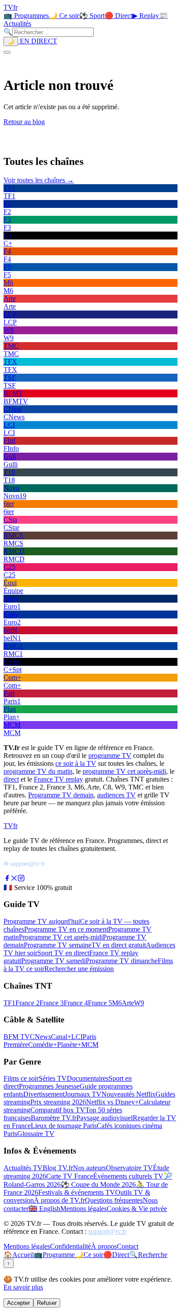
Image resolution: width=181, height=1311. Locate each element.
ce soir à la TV (75, 763)
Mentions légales (83, 1208)
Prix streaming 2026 (58, 1102)
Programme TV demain (61, 795)
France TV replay (58, 779)
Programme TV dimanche (122, 960)
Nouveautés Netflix (128, 1094)
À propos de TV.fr (59, 1200)
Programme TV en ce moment (66, 929)
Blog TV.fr (58, 1168)
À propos (104, 1246)
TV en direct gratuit (118, 945)
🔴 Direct (118, 15)
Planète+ (69, 1044)
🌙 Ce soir (64, 15)
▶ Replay (145, 15)
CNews (40, 1036)
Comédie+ (42, 1044)
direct (11, 779)
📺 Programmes (26, 15)
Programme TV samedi (53, 960)
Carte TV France (69, 1176)
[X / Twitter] (14, 879)
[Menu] (7, 52)
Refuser (47, 1303)
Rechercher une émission (79, 968)
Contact (127, 1246)
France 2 (27, 1003)
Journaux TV (83, 1094)
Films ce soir (21, 1078)
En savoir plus (23, 1287)
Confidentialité (70, 1246)
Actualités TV (23, 1168)
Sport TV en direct (63, 953)
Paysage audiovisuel (104, 1118)
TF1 (9, 1003)
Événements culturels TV (128, 1176)
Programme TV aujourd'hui (42, 921)
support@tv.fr (107, 1231)
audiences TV (116, 795)
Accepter (18, 1303)
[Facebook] (7, 879)
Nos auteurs (89, 1168)
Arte (128, 1003)
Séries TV (53, 1078)
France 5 (100, 1003)
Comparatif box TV (57, 1110)
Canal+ (61, 1036)
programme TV (109, 755)
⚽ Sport (92, 15)
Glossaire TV (35, 1133)
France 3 (52, 1003)
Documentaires (88, 1078)
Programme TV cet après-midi (61, 937)
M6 (117, 1003)
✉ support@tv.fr (24, 863)
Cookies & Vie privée (137, 1208)
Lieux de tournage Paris (64, 1125)
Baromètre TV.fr (53, 1118)
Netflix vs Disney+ (112, 1102)
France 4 (76, 1003)
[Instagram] (21, 879)
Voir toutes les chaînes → (39, 180)
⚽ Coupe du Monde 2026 (98, 1184)
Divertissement (44, 1094)
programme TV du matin (38, 771)
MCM (89, 1044)
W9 (139, 1003)
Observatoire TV (129, 1168)
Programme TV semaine (57, 945)
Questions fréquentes (114, 1200)
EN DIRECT (37, 41)
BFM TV (17, 1036)
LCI (77, 1036)
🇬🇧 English (44, 1208)
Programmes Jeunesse (49, 1086)
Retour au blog (24, 121)
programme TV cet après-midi (124, 771)
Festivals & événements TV (76, 1192)
